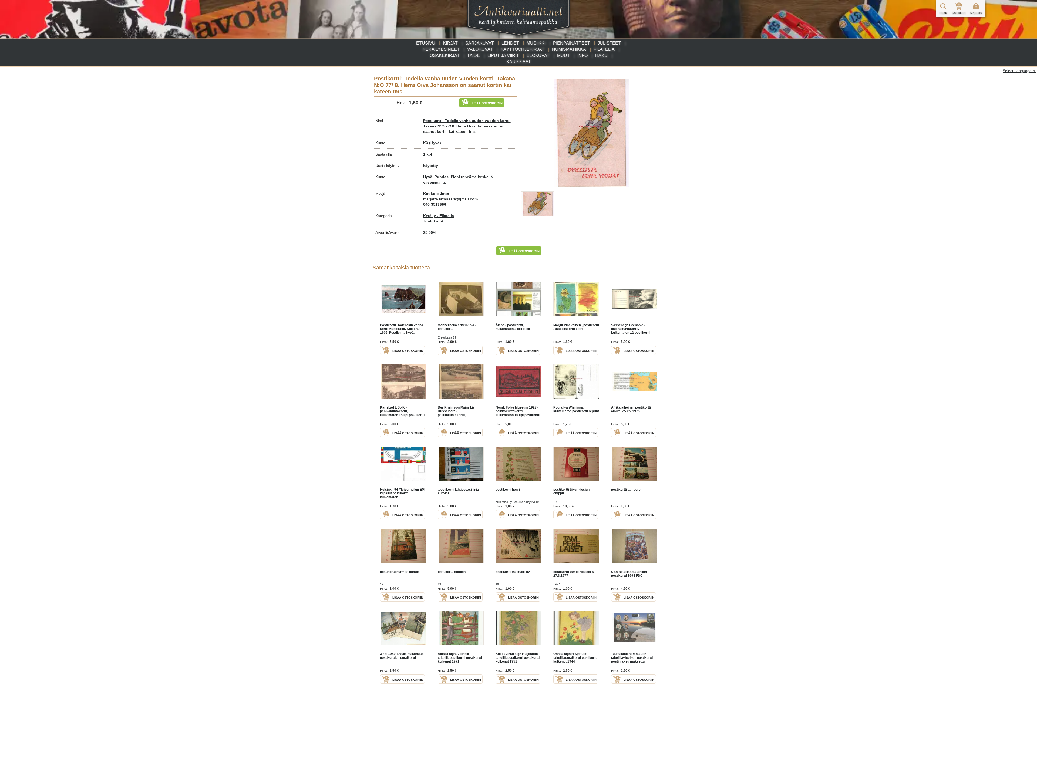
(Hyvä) (435, 143)
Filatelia (604, 49)
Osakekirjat (445, 55)
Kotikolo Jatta (436, 193)
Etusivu (425, 43)
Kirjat (450, 43)
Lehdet (510, 43)
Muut (563, 55)
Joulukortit (433, 221)
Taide (473, 55)
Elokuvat (538, 55)
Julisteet (609, 43)
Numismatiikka (569, 49)
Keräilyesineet (441, 49)
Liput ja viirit (503, 55)
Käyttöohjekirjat (522, 49)
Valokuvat (480, 49)
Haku (601, 55)
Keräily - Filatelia (438, 216)
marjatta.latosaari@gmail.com (450, 199)
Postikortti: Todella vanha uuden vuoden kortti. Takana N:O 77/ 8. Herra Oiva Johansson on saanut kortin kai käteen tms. (467, 126)
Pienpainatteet (571, 43)
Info (582, 55)
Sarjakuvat (479, 43)
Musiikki (536, 43)
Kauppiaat (518, 61)
